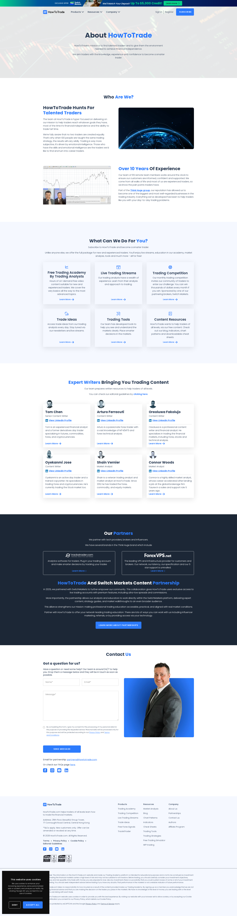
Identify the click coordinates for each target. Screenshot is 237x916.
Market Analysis (150, 808)
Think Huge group (140, 190)
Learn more (171, 3)
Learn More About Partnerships (118, 625)
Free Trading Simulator (154, 840)
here (72, 764)
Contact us (174, 817)
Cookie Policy (77, 840)
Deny (15, 905)
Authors (172, 822)
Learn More (65, 299)
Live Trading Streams (128, 817)
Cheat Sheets (149, 826)
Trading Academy (127, 808)
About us (173, 808)
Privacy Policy (94, 732)
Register (169, 12)
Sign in (158, 12)
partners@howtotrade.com (82, 759)
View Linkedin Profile (60, 420)
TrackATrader (124, 831)
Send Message (61, 749)
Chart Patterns (150, 817)
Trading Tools (149, 831)
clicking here (140, 394)
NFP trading (148, 845)
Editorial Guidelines (52, 843)
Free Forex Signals (126, 826)
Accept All (33, 905)
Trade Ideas (124, 822)
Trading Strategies (152, 835)
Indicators (148, 822)
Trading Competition (128, 813)
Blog (145, 813)
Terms (46, 840)
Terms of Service (107, 904)
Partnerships (175, 813)
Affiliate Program (177, 826)
